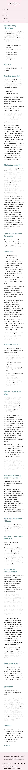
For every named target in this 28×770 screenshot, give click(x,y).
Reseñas (6, 15)
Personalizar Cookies (17, 768)
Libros (5, 18)
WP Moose (6, 765)
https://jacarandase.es (12, 59)
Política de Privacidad (12, 93)
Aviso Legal (9, 91)
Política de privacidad (13, 766)
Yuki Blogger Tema (16, 763)
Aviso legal (5, 766)
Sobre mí (6, 21)
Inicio (5, 9)
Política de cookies (7, 768)
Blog (5, 12)
